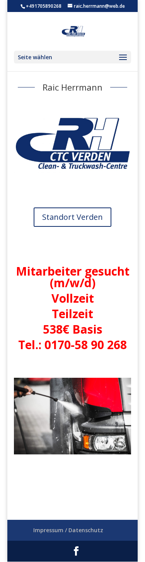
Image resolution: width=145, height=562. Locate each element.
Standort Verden (72, 217)
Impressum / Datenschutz (68, 530)
